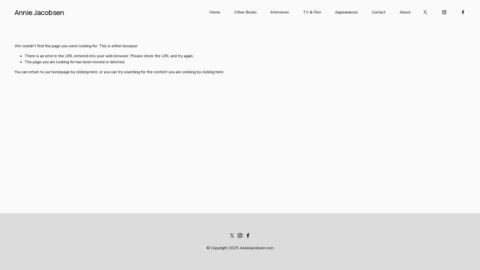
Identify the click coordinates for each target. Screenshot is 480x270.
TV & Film (312, 12)
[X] (425, 12)
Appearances (346, 12)
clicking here (87, 72)
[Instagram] (444, 12)
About (405, 12)
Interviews (279, 12)
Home (215, 12)
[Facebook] (463, 12)
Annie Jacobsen (39, 12)
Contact (379, 12)
